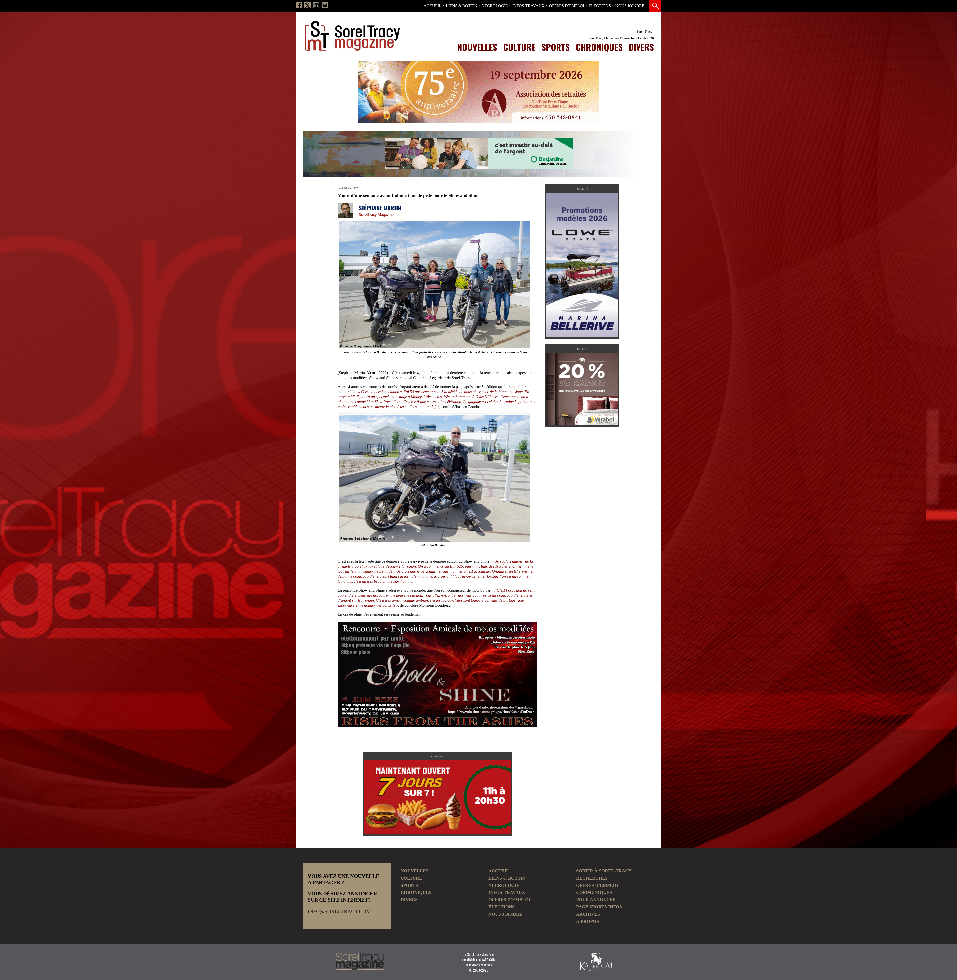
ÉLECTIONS (600, 6)
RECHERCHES (592, 878)
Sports (556, 46)
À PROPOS (587, 921)
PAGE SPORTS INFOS (599, 906)
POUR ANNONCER (596, 899)
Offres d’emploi (566, 6)
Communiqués (594, 892)
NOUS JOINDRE (629, 6)
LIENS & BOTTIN (461, 6)
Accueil (432, 6)
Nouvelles (477, 46)
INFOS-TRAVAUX (528, 6)
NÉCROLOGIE (495, 6)
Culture (519, 46)
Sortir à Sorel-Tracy (604, 870)
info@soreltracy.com (339, 911)
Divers (641, 46)
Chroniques (599, 46)
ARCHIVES (588, 914)
